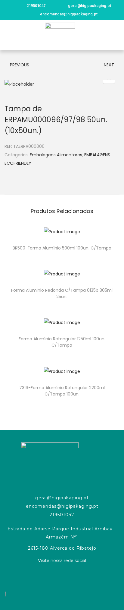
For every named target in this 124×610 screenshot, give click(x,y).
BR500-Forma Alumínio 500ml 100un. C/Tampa (62, 248)
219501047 (62, 514)
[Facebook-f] (62, 576)
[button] (7, 35)
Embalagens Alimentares (56, 155)
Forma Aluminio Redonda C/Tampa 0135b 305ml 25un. (62, 293)
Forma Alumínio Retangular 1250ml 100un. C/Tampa (62, 342)
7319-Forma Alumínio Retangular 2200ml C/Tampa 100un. (62, 391)
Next (109, 65)
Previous (19, 65)
